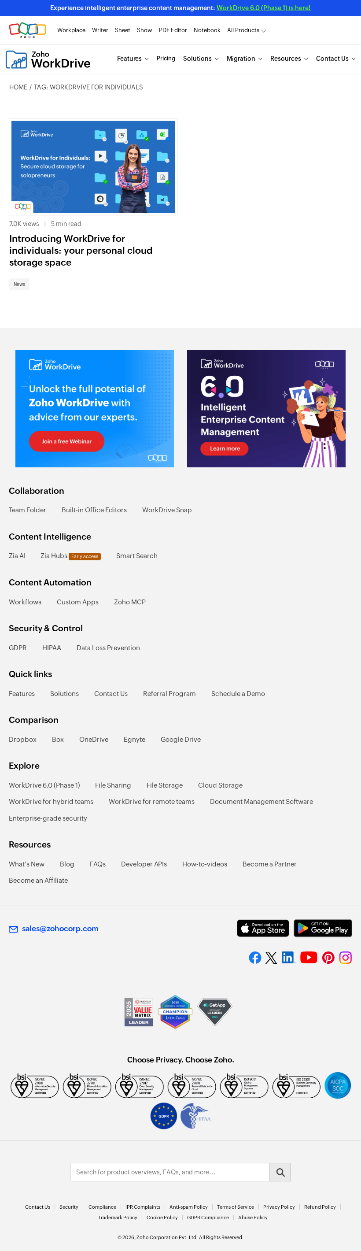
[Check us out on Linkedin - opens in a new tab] (288, 957)
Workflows (25, 602)
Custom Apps (78, 602)
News (19, 284)
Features (129, 58)
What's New (26, 864)
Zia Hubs (69, 555)
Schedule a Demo (238, 693)
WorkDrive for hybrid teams (51, 801)
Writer (100, 30)
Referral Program (169, 693)
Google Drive (181, 739)
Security (68, 1207)
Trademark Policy (117, 1217)
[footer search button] (280, 1172)
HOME (18, 87)
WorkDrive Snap (167, 510)
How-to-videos (204, 864)
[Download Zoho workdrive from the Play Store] (323, 928)
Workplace (71, 30)
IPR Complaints (142, 1207)
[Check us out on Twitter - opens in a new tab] (271, 957)
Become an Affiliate (38, 880)
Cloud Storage (220, 785)
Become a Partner (270, 864)
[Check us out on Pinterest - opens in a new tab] (328, 957)
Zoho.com (27, 30)
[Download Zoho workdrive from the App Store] (263, 928)
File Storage (165, 785)
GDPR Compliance (208, 1217)
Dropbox (23, 739)
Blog (67, 864)
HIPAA (51, 647)
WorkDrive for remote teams (152, 801)
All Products (243, 30)
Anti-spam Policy (188, 1207)
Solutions (197, 58)
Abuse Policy (253, 1217)
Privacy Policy (279, 1207)
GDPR (18, 647)
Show (144, 30)
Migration (241, 58)
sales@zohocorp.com (60, 928)
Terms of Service (235, 1207)
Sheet (122, 30)
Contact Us (332, 58)
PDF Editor (173, 30)
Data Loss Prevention (108, 647)
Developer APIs (144, 864)
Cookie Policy (162, 1217)
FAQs (98, 864)
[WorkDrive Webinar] (94, 408)
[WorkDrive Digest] (266, 408)
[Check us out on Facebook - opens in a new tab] (255, 957)
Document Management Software (261, 801)
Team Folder (27, 510)
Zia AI (17, 555)
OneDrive (93, 739)
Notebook (207, 30)
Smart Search (137, 555)
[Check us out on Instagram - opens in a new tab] (345, 957)
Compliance (102, 1207)
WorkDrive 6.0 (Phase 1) (44, 785)
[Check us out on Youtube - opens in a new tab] (308, 957)
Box (58, 739)
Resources (285, 58)
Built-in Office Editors (94, 510)
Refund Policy (320, 1207)
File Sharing (113, 785)
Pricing (166, 58)
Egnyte (134, 739)
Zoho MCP (130, 602)
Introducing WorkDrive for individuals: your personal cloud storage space (81, 250)
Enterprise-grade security (48, 818)
